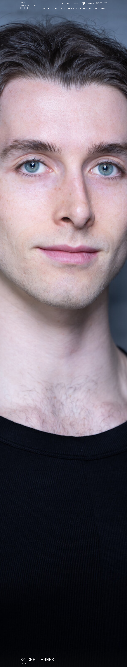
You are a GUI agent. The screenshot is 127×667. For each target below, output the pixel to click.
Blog (97, 8)
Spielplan (46, 8)
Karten (54, 8)
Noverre (71, 8)
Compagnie (63, 8)
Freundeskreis (88, 8)
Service (103, 8)
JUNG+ (78, 8)
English (76, 3)
